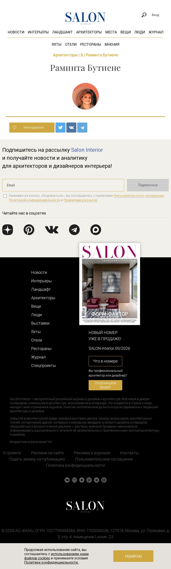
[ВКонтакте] (71, 128)
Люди (139, 32)
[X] (60, 128)
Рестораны (90, 44)
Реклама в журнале (92, 452)
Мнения (112, 44)
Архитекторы (89, 32)
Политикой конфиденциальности (34, 200)
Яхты (56, 44)
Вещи (125, 32)
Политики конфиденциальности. (51, 562)
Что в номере (105, 361)
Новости (16, 32)
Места (111, 32)
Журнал (156, 32)
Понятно (133, 556)
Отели (71, 44)
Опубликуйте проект (105, 385)
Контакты (129, 452)
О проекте (12, 452)
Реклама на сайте (47, 452)
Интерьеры (38, 32)
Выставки (40, 323)
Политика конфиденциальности (75, 465)
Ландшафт (62, 32)
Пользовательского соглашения (139, 195)
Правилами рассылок (81, 200)
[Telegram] (82, 128)
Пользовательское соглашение (104, 459)
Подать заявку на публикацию (37, 459)
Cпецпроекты (43, 365)
